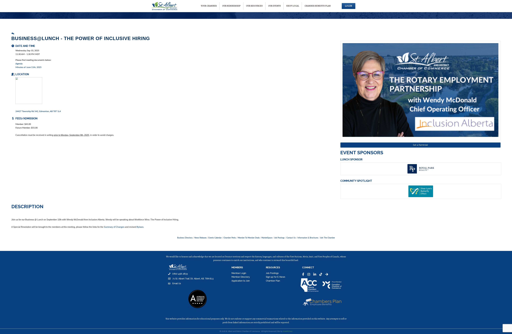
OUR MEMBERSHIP (231, 5)
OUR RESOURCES (254, 5)
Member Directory (240, 277)
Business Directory (185, 238)
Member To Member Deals (249, 238)
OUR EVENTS (274, 5)
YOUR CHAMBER (209, 5)
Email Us (176, 283)
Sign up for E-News (275, 277)
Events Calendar (215, 238)
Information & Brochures (307, 238)
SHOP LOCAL (292, 5)
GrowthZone (287, 331)
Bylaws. (141, 227)
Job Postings (279, 238)
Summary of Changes (114, 227)
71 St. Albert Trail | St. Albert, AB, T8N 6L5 (193, 278)
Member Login (238, 273)
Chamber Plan (273, 281)
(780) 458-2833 (180, 274)
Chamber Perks (229, 238)
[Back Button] (12, 34)
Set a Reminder (420, 145)
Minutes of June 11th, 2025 (28, 67)
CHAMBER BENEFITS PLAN (318, 5)
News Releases (200, 238)
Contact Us (291, 238)
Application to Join (240, 281)
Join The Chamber (327, 238)
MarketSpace (266, 238)
